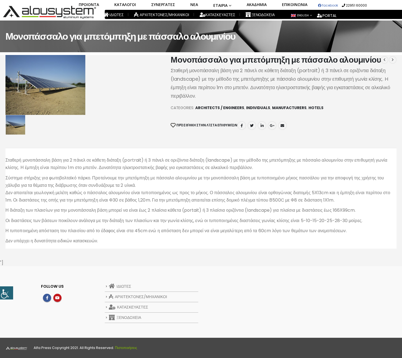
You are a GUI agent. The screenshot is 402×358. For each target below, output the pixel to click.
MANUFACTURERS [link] (289, 107)
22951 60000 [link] (356, 5)
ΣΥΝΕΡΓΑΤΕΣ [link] (163, 4)
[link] (6, 292)
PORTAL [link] (329, 15)
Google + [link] (272, 125)
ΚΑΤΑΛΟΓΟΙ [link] (125, 4)
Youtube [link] (57, 298)
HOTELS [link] (316, 107)
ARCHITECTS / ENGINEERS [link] (219, 107)
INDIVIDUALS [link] (258, 107)
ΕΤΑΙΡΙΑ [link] (220, 5)
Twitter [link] (251, 125)
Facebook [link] (241, 125)
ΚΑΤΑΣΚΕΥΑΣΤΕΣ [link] (220, 15)
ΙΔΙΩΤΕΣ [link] (116, 15)
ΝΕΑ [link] (194, 4)
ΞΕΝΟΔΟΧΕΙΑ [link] (262, 15)
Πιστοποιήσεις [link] (126, 347)
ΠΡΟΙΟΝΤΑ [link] (89, 4)
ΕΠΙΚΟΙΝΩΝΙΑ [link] (294, 4)
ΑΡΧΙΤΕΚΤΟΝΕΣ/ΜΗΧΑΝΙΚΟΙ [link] (164, 15)
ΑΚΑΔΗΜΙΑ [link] (257, 4)
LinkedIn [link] (262, 125)
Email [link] (282, 125)
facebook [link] (329, 5)
